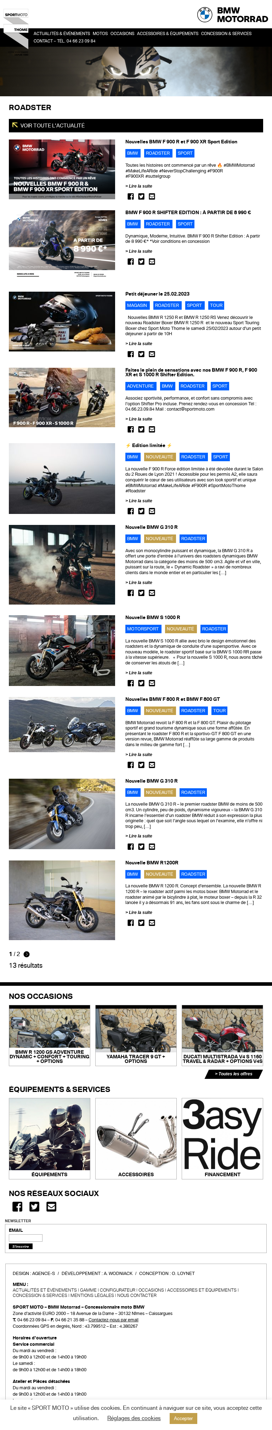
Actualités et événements (45, 1290)
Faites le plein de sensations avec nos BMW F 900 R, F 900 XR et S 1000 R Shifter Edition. (191, 372)
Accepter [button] (183, 1418)
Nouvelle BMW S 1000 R (152, 617)
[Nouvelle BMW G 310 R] (62, 564)
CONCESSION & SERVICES (40, 1295)
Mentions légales (92, 1295)
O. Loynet (183, 1273)
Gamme (88, 1290)
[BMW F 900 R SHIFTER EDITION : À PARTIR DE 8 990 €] (62, 245)
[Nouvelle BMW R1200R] (62, 900)
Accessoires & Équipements (167, 34)
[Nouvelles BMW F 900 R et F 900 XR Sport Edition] (62, 169)
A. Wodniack (118, 1273)
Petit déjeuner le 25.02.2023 (157, 294)
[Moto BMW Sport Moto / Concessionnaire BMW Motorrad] (16, 31)
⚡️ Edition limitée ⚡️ (148, 445)
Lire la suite (140, 186)
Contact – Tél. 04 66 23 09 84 (65, 41)
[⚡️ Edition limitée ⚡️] (62, 478)
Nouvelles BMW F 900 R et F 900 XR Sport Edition (181, 141)
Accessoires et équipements (202, 1290)
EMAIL (16, 1230)
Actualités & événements (62, 34)
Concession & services (226, 34)
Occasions (151, 1290)
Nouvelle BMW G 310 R (151, 527)
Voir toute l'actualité (52, 125)
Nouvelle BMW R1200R (151, 862)
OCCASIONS (122, 34)
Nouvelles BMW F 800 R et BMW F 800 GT (172, 699)
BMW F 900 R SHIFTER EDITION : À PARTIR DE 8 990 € (188, 212)
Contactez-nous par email (113, 1319)
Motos (100, 34)
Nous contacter (137, 1295)
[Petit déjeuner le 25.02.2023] (62, 321)
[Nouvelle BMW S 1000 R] (62, 650)
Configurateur (117, 1290)
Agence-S (43, 1273)
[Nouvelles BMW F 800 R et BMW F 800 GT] (62, 724)
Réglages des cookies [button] (134, 1418)
